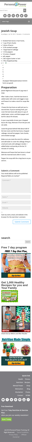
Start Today (6, 419)
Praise (28, 392)
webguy (5, 34)
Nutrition (19, 382)
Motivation (19, 389)
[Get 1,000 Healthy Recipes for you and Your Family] (9, 302)
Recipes (27, 382)
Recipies (19, 34)
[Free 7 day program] (16, 277)
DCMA (28, 395)
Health (20, 379)
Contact (20, 395)
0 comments (26, 34)
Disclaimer (19, 392)
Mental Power (18, 386)
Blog (28, 389)
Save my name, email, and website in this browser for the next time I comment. (14, 216)
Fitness (27, 379)
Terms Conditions (22, 432)
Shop (28, 386)
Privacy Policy (13, 435)
